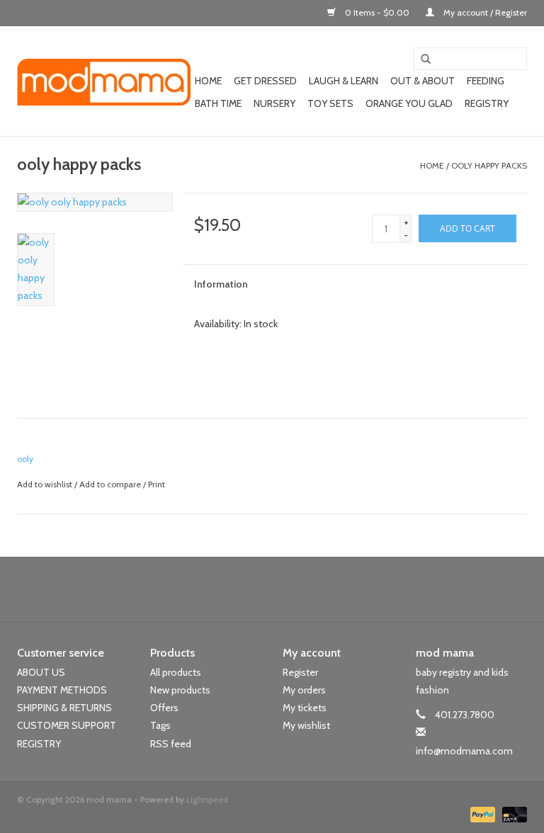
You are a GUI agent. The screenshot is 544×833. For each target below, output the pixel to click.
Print (156, 484)
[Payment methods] (481, 813)
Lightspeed (207, 799)
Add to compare (111, 484)
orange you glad (409, 103)
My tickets (305, 707)
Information (221, 284)
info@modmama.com (464, 750)
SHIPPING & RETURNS (64, 707)
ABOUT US (41, 672)
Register (300, 672)
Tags (160, 725)
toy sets (330, 103)
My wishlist (306, 725)
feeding (485, 80)
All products (175, 672)
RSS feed (170, 743)
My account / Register (484, 12)
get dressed (265, 80)
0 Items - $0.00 (377, 12)
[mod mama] (104, 81)
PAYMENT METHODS (62, 690)
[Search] (421, 59)
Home (208, 80)
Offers (164, 707)
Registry (487, 103)
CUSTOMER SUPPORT (66, 725)
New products (180, 690)
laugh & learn (343, 80)
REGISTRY (39, 743)
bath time (218, 103)
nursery (274, 103)
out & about (422, 80)
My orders (304, 690)
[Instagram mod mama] (296, 589)
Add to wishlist (44, 484)
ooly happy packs (489, 165)
